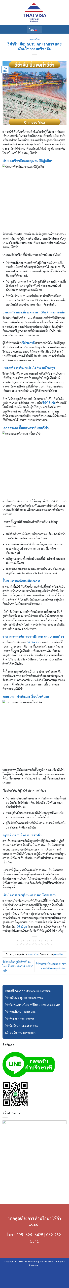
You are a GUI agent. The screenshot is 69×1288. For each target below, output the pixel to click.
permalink (58, 954)
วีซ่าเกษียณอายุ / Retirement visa (24, 997)
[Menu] (5, 12)
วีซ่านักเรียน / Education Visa (21, 1025)
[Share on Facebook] (25, 942)
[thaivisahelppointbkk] (34, 12)
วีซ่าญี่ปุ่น (22, 926)
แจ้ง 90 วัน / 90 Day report (20, 1032)
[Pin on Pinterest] (43, 942)
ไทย (31, 29)
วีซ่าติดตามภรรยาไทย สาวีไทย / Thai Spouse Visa (32, 1004)
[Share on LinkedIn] (49, 942)
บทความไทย (34, 39)
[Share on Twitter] (31, 942)
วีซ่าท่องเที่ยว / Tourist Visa (20, 1011)
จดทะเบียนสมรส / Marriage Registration (28, 991)
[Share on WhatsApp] (19, 942)
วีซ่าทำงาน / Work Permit (19, 1018)
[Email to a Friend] (37, 942)
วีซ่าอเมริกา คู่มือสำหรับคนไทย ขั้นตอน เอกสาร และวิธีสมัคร (18, 966)
